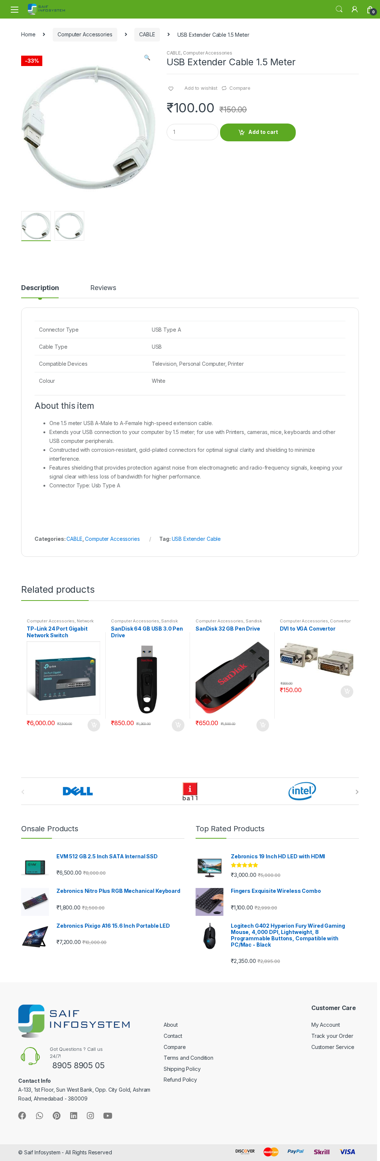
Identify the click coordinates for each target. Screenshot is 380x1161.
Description (40, 288)
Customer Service (332, 1047)
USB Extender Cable (196, 539)
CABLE (147, 34)
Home (28, 34)
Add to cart (263, 132)
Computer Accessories (85, 34)
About (171, 1025)
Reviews (103, 288)
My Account (325, 1025)
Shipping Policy (182, 1069)
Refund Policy (180, 1079)
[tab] (40, 291)
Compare (239, 88)
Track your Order (332, 1036)
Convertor (340, 621)
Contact (173, 1036)
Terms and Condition (188, 1058)
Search (339, 9)
